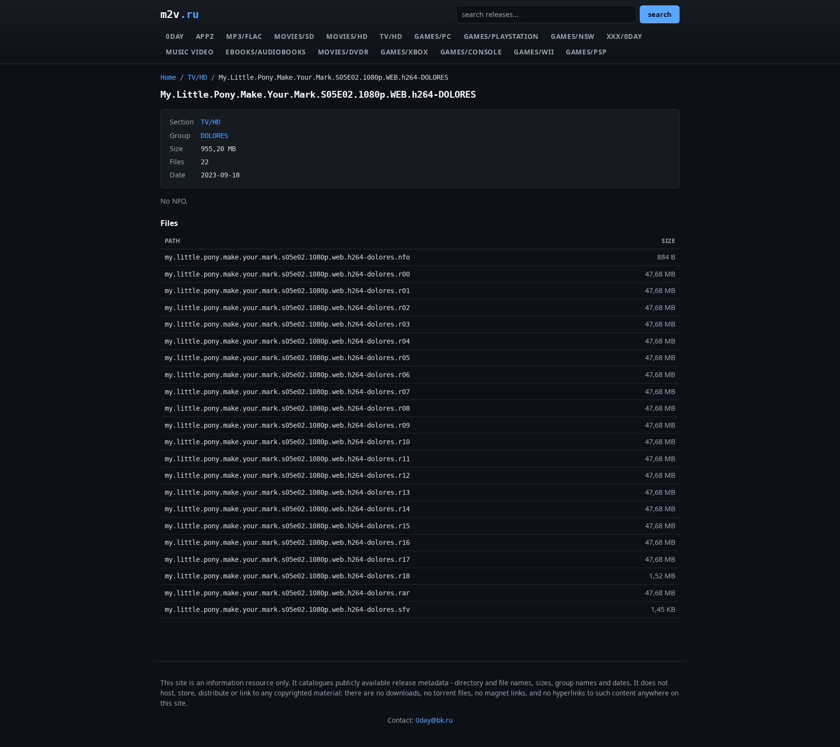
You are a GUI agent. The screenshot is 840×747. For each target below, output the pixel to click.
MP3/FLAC (244, 36)
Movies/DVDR (343, 51)
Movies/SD (294, 36)
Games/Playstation (501, 36)
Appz (205, 36)
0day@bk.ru (434, 720)
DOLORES (214, 135)
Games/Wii (534, 51)
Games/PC (432, 36)
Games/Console (471, 51)
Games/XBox (404, 51)
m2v (179, 14)
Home (168, 77)
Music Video (189, 51)
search (659, 14)
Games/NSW (573, 36)
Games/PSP (586, 51)
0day (175, 36)
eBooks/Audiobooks (266, 51)
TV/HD (391, 36)
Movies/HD (347, 36)
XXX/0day (624, 36)
